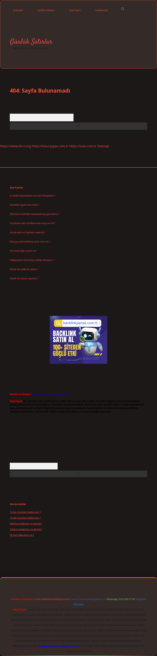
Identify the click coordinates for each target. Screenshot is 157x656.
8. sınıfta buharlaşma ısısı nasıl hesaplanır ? (33, 195)
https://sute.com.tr (82, 146)
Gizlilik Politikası (46, 10)
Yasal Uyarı (75, 10)
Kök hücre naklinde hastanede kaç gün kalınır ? (34, 214)
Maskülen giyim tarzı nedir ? (24, 204)
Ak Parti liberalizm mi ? (22, 535)
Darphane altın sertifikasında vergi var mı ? (32, 223)
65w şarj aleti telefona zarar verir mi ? (30, 241)
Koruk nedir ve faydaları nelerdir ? (28, 232)
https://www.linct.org (15, 146)
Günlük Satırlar (31, 42)
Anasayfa (18, 10)
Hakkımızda (101, 10)
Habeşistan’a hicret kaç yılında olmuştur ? (32, 260)
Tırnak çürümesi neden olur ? (25, 512)
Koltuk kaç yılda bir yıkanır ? (24, 269)
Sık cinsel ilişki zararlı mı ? (23, 250)
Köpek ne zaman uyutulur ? (24, 278)
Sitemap (103, 146)
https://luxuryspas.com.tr (50, 146)
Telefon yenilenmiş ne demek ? (26, 523)
